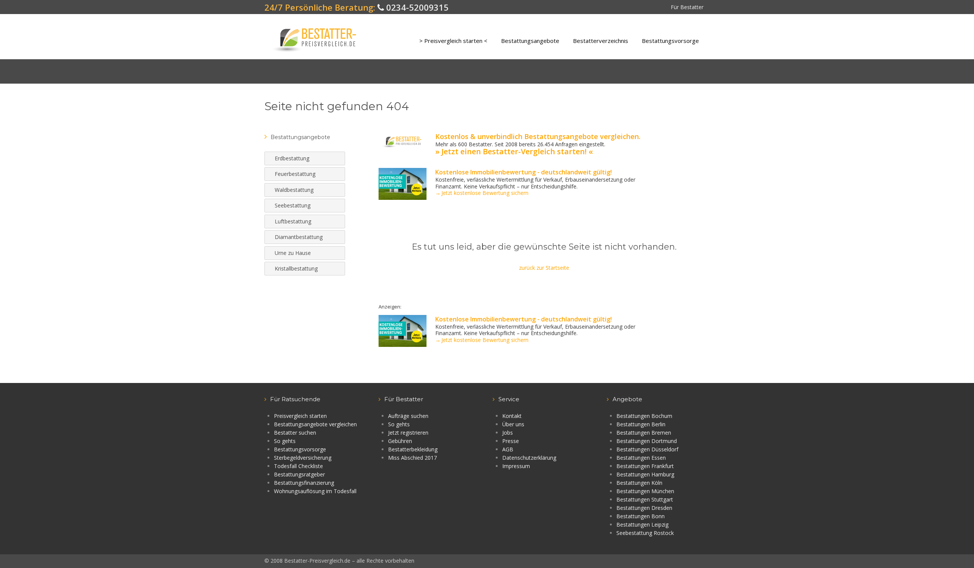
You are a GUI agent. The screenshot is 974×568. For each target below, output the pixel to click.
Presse (510, 441)
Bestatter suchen (295, 432)
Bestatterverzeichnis (600, 40)
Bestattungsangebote (530, 40)
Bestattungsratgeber (299, 474)
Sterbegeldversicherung (302, 457)
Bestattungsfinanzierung (304, 482)
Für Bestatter (687, 7)
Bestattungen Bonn (640, 516)
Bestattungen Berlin (640, 424)
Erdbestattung (292, 158)
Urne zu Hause (293, 252)
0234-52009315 (416, 7)
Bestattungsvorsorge (670, 40)
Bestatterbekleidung (413, 449)
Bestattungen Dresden (644, 507)
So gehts (285, 441)
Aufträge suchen (408, 415)
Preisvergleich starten (300, 415)
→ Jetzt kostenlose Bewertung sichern (481, 192)
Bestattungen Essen (641, 457)
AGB (507, 449)
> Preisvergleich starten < (453, 40)
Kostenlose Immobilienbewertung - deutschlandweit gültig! (523, 172)
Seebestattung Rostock (645, 532)
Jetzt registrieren (408, 432)
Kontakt (512, 415)
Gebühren (400, 441)
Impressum (516, 466)
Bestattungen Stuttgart (644, 499)
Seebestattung (292, 205)
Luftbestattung (293, 221)
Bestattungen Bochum (644, 415)
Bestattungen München (645, 491)
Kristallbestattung (296, 268)
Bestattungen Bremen (643, 432)
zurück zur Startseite (544, 267)
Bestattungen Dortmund (646, 441)
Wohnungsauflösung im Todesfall (315, 491)
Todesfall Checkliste (298, 466)
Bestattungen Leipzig (642, 524)
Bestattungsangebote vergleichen (315, 424)
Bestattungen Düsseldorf (647, 449)
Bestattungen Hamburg (645, 474)
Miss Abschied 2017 (412, 457)
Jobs (507, 432)
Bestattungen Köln (639, 482)
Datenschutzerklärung (529, 457)
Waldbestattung (294, 189)
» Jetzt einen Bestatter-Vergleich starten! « (514, 151)
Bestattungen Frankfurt (645, 466)
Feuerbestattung (295, 173)
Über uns (513, 424)
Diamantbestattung (299, 236)
